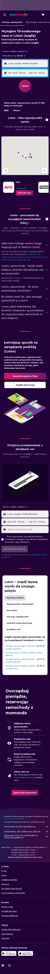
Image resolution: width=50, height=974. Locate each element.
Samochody (5, 847)
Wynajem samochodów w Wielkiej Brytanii (29, 847)
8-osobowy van (22, 257)
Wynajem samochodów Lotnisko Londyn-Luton (20, 667)
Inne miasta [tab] (12, 610)
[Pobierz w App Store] (25, 953)
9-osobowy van (37, 257)
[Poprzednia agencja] (5, 170)
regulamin (36, 554)
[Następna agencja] (44, 170)
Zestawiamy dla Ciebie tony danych (22, 831)
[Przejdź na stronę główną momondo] (18, 14)
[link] (24, 193)
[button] (5, 15)
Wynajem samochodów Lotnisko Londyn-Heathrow (20, 647)
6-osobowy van (33, 254)
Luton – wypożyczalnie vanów (23, 855)
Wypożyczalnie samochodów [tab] (20, 604)
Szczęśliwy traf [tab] (13, 629)
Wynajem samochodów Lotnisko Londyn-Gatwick (24, 654)
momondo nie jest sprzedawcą (19, 827)
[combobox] (15, 51)
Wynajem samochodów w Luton (23, 852)
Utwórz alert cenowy (23, 777)
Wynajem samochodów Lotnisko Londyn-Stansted (20, 660)
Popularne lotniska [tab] (15, 598)
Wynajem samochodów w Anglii (23, 850)
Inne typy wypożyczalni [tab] (18, 617)
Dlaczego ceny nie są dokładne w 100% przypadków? (21, 836)
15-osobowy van (22, 260)
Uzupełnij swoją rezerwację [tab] (19, 623)
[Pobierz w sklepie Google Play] (8, 953)
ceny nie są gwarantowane (14, 818)
